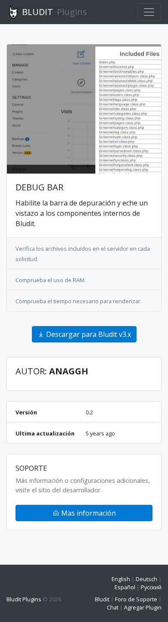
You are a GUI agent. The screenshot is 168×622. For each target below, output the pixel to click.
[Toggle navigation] (149, 12)
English (121, 579)
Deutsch (146, 579)
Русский (151, 587)
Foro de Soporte (136, 599)
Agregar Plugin (143, 607)
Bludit (102, 599)
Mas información (87, 513)
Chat (112, 607)
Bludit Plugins (23, 599)
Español (125, 587)
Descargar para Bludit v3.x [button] (87, 334)
